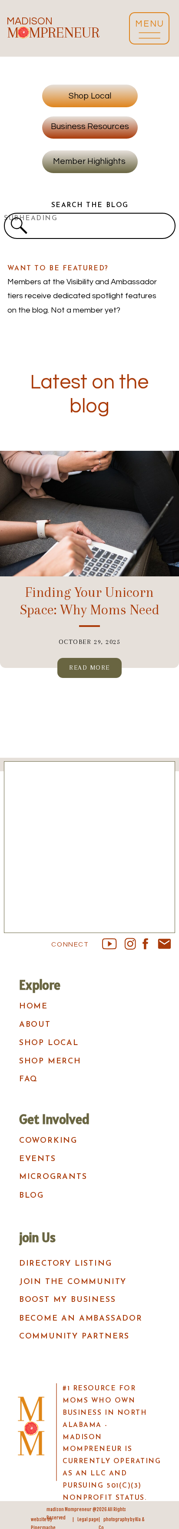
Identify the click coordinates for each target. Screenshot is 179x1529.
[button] (150, 28)
